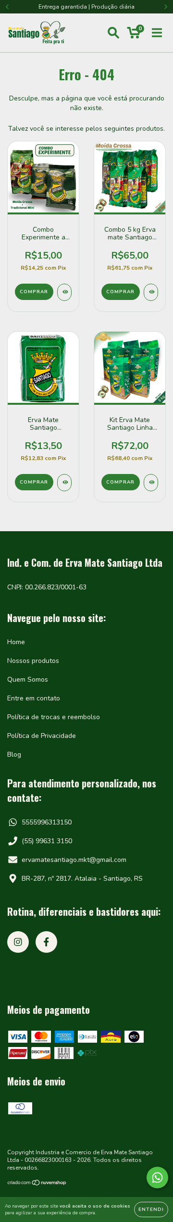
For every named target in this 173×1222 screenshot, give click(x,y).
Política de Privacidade (41, 735)
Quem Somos (27, 679)
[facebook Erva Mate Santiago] (46, 942)
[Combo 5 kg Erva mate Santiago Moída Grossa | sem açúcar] (151, 292)
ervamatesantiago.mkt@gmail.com (74, 859)
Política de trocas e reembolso (53, 717)
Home (16, 642)
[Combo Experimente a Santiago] (64, 292)
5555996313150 (47, 822)
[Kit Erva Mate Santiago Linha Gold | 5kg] (151, 482)
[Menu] (157, 33)
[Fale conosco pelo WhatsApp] (157, 1177)
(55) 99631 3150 (47, 841)
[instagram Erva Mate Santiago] (18, 942)
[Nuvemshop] (37, 1183)
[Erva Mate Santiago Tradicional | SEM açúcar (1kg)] (64, 482)
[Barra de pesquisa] (113, 33)
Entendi (151, 1209)
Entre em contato (33, 698)
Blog (14, 754)
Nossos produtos (33, 660)
